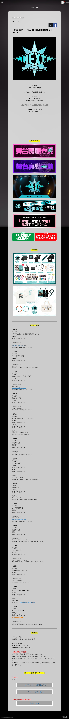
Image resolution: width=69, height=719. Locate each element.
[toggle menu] (67, 2)
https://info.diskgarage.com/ (19, 345)
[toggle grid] (2, 2)
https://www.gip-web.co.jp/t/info (27, 602)
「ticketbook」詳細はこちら (34, 692)
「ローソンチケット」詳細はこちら (34, 685)
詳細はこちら (34, 703)
